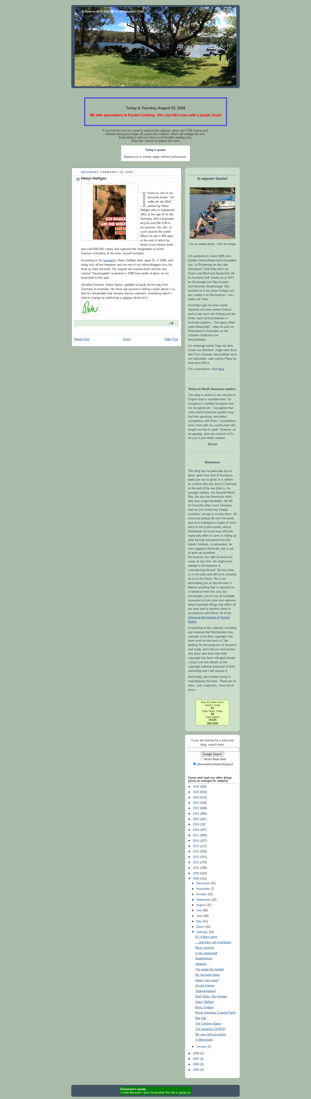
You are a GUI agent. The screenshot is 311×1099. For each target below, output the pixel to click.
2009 (196, 878)
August (201, 905)
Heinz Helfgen (204, 1002)
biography (109, 260)
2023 (196, 802)
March (200, 926)
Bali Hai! (200, 1018)
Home (127, 339)
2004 (196, 1069)
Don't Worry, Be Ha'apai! (211, 996)
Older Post (171, 339)
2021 (196, 813)
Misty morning (204, 947)
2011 (196, 868)
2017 (196, 835)
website (127, 297)
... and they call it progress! (213, 942)
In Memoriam (204, 1039)
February (202, 932)
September (204, 899)
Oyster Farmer (204, 985)
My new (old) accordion (210, 1034)
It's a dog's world (206, 936)
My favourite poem (207, 975)
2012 (196, 862)
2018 (196, 829)
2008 (196, 1053)
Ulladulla (200, 964)
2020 (196, 819)
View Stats (212, 723)
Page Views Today (212, 711)
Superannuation (205, 991)
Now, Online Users (212, 702)
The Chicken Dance (208, 1023)
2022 (196, 808)
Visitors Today (212, 705)
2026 (196, 786)
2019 (196, 824)
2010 (196, 873)
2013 (196, 857)
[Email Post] (171, 322)
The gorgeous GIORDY (210, 1029)
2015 (196, 846)
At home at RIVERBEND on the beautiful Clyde (113, 11)
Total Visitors (212, 717)
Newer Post (81, 339)
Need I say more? (207, 980)
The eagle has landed (209, 969)
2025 (196, 792)
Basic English (204, 1007)
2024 (196, 797)
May (199, 921)
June (200, 916)
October (202, 894)
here (221, 369)
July (199, 910)
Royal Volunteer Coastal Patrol (215, 1012)
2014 (196, 851)
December (203, 883)
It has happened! (206, 953)
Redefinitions (203, 958)
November (203, 888)
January (202, 1046)
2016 (196, 840)
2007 (196, 1059)
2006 (196, 1064)
